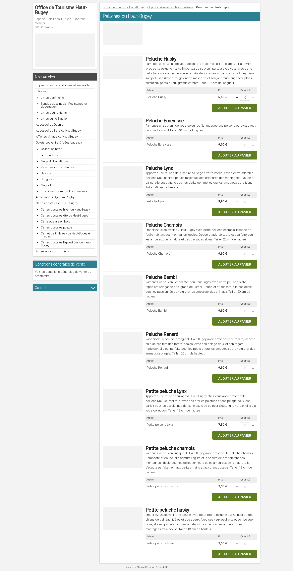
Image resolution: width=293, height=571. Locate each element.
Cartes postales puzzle (56, 227)
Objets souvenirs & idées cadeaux (59, 142)
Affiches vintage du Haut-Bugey (57, 136)
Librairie (41, 91)
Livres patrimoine (52, 97)
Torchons (52, 155)
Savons (46, 173)
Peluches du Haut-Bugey (57, 167)
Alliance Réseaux (145, 567)
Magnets (47, 185)
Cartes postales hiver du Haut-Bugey (65, 209)
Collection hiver (51, 149)
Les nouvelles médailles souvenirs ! (64, 191)
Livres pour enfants (54, 112)
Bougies (46, 179)
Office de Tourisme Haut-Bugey (124, 7)
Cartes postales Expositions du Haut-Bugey (65, 244)
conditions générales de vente (66, 272)
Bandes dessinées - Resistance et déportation (64, 105)
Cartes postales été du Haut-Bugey (64, 215)
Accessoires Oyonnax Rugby (55, 197)
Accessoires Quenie (49, 124)
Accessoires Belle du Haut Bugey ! (59, 130)
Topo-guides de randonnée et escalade (62, 85)
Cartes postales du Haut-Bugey (57, 203)
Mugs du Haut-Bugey (55, 161)
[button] (234, 108)
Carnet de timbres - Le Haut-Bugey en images (66, 235)
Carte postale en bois (55, 221)
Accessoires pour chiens (53, 251)
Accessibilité (162, 567)
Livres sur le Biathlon (54, 118)
